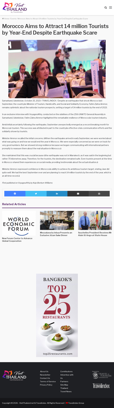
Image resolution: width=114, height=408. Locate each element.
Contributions (66, 371)
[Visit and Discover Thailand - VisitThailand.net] (14, 7)
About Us (44, 371)
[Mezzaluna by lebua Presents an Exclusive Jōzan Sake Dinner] (57, 220)
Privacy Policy (46, 385)
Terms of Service (48, 381)
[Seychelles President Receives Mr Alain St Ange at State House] (95, 220)
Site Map (64, 385)
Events (13, 19)
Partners (64, 381)
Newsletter (45, 375)
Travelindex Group (76, 403)
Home (6, 19)
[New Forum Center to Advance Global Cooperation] (19, 223)
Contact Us (45, 378)
